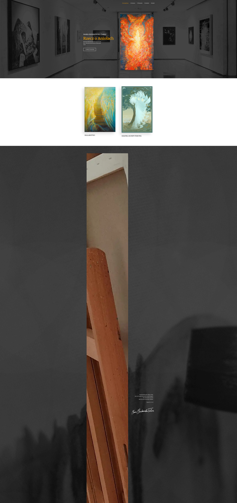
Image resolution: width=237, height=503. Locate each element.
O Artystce (132, 3)
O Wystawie (139, 3)
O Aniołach (146, 3)
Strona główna (125, 3)
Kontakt (153, 3)
